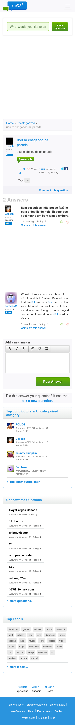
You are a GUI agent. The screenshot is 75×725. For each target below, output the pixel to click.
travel (62, 634)
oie (27, 180)
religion (20, 634)
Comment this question (53, 190)
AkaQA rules (18, 711)
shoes (12, 646)
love (39, 634)
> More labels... (17, 667)
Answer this (25, 159)
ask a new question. (37, 400)
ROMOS (20, 424)
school (34, 657)
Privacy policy (27, 717)
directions (50, 634)
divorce (19, 652)
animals (37, 629)
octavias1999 (12, 306)
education (34, 646)
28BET (13, 544)
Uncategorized (26, 123)
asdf (11, 634)
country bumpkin (26, 453)
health (49, 629)
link (33, 302)
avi (52, 652)
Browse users (16, 704)
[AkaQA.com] (15, 6)
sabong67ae (17, 578)
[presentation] (9, 349)
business (47, 646)
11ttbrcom (16, 521)
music (32, 640)
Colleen (9, 214)
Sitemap (42, 717)
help (22, 640)
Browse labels (57, 704)
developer (13, 629)
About (31, 711)
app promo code (20, 555)
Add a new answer (17, 342)
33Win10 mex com (21, 589)
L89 (11, 567)
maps (22, 646)
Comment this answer (33, 225)
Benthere (21, 467)
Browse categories (37, 704)
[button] (9, 349)
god (30, 634)
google (51, 640)
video (62, 640)
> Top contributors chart (23, 482)
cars (41, 640)
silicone (12, 640)
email (59, 646)
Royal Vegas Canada (23, 510)
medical (12, 657)
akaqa (31, 652)
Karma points (44, 711)
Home (10, 123)
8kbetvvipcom (18, 533)
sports (24, 657)
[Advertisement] (37, 80)
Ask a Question (60, 27)
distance (42, 652)
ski (10, 652)
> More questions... (20, 601)
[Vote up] (20, 168)
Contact (59, 711)
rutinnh (10, 146)
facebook (60, 629)
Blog (52, 717)
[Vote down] (28, 168)
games (26, 629)
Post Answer (53, 381)
